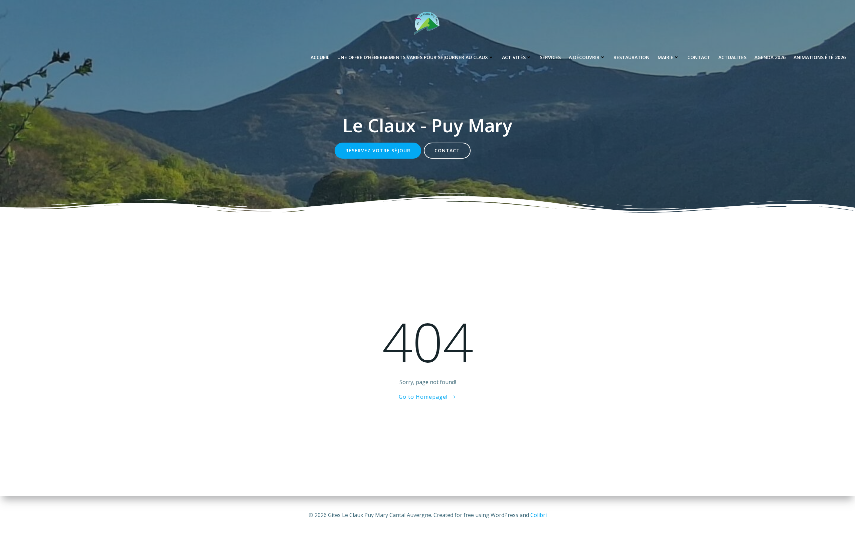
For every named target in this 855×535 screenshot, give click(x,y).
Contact (698, 57)
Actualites (732, 57)
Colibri (538, 515)
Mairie (665, 57)
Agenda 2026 (770, 57)
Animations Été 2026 (820, 57)
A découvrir (584, 57)
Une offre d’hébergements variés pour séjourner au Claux (412, 57)
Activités (514, 57)
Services (550, 57)
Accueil (320, 57)
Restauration (632, 57)
